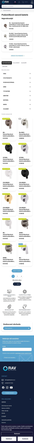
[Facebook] (3, 387)
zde (11, 430)
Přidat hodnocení (8, 328)
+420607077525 (9, 383)
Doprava (4, 422)
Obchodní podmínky (6, 420)
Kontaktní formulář (9, 393)
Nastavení (17, 433)
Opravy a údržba (6, 408)
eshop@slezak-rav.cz (10, 380)
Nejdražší (23, 62)
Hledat (30, 6)
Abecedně (4, 66)
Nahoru (18, 284)
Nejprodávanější (6, 62)
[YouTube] (11, 387)
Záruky (3, 413)
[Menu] (32, 2)
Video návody (5, 410)
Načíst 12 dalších (17, 270)
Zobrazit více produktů (17, 55)
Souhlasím (25, 439)
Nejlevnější (16, 62)
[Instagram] (7, 387)
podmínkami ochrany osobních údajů (23, 353)
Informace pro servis (7, 405)
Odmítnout (9, 439)
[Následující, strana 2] (17, 276)
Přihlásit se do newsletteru (9, 357)
